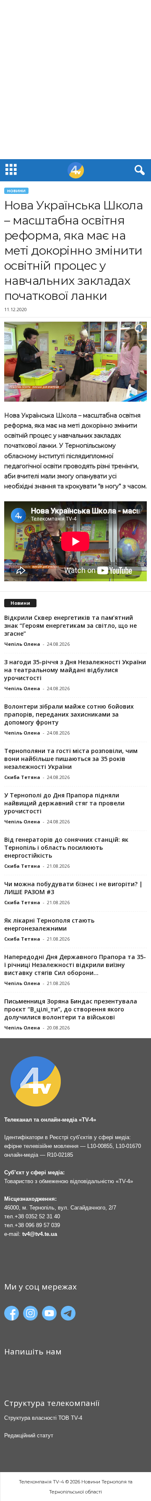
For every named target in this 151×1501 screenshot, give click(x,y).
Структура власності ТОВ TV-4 (43, 1418)
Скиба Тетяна (22, 777)
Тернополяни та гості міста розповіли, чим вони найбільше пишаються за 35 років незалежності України (71, 759)
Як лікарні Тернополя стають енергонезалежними (49, 924)
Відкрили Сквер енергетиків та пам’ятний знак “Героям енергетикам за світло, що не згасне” (70, 625)
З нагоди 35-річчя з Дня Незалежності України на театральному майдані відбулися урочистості (75, 670)
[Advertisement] (75, 79)
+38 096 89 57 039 (37, 1225)
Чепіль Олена (22, 644)
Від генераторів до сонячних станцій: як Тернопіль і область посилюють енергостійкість (66, 847)
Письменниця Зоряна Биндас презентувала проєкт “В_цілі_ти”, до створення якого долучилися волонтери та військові (70, 1009)
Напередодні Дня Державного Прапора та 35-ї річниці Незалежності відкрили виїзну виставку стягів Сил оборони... (75, 965)
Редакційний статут (28, 1435)
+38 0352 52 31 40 (37, 1216)
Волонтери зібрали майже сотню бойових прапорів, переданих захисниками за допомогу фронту (69, 714)
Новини (16, 190)
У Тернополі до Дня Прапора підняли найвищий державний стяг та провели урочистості (64, 803)
